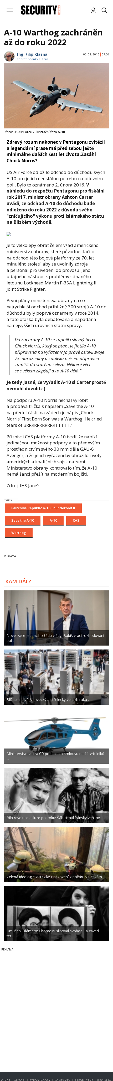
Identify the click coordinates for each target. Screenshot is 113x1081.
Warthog (18, 532)
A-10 (53, 520)
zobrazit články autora (32, 59)
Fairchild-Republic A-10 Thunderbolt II (43, 508)
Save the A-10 (22, 520)
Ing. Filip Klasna (32, 54)
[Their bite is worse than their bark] (9, 234)
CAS (76, 520)
